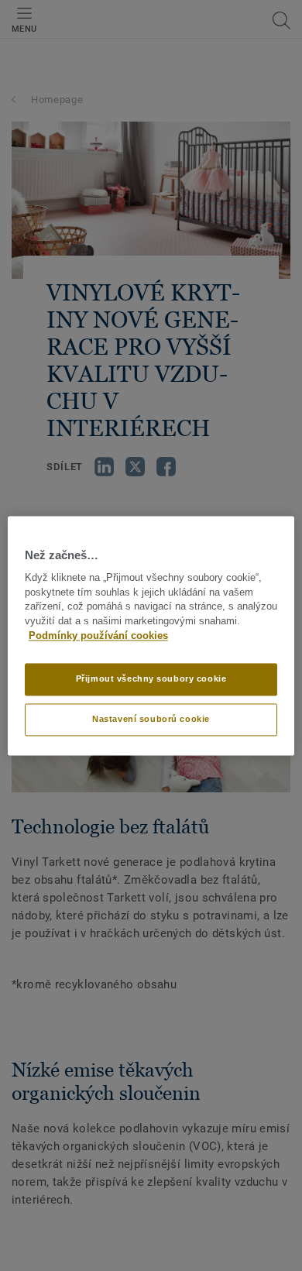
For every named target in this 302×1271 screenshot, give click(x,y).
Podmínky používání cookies (98, 635)
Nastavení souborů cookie (151, 718)
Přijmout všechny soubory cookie (151, 678)
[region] (151, 635)
